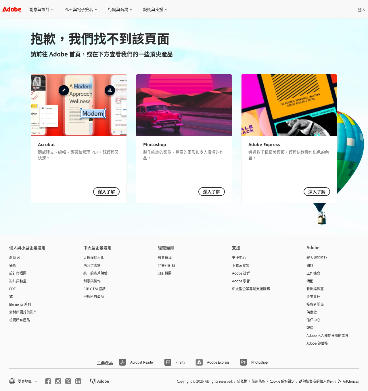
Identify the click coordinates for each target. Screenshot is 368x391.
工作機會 (313, 273)
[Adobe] (12, 9)
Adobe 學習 (241, 281)
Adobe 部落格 (317, 343)
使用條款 (258, 381)
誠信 (309, 327)
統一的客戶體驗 (95, 273)
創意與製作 (92, 281)
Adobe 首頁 (65, 54)
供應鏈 (311, 312)
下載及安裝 (240, 265)
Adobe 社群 (241, 273)
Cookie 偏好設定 (282, 381)
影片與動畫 (17, 281)
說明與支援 (153, 9)
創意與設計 (39, 9)
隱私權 (242, 381)
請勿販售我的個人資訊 (316, 381)
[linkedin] (78, 381)
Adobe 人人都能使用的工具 (327, 335)
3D (11, 296)
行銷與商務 (118, 9)
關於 (309, 265)
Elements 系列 (20, 304)
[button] (23, 381)
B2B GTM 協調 (94, 288)
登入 (362, 9)
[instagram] (58, 381)
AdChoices (351, 381)
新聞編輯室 (315, 288)
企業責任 (313, 296)
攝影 (12, 265)
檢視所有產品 (19, 319)
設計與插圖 (17, 273)
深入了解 (106, 191)
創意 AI (14, 257)
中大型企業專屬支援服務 (251, 288)
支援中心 (239, 257)
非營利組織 (166, 265)
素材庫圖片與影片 (23, 312)
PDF (12, 288)
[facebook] (48, 381)
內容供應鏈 (92, 265)
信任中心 (313, 319)
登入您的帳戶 (316, 257)
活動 (309, 281)
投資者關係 (315, 304)
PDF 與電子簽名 (78, 9)
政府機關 (165, 273)
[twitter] (68, 381)
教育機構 (165, 257)
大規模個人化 (93, 257)
